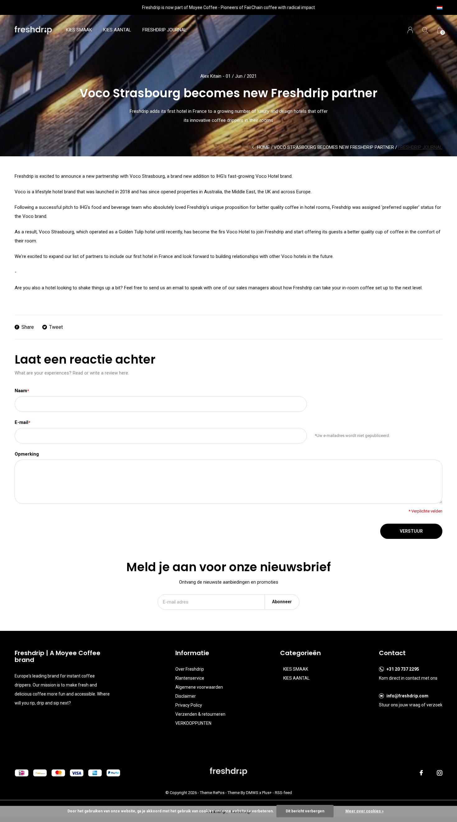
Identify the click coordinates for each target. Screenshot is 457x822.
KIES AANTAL (117, 30)
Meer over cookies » (364, 811)
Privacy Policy (188, 705)
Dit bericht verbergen (305, 811)
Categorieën (300, 653)
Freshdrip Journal (164, 30)
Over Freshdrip (189, 669)
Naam (22, 390)
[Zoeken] (425, 30)
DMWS (252, 792)
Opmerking (27, 454)
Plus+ (267, 792)
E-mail (22, 422)
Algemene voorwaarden (199, 687)
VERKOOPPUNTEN (193, 723)
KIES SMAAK (79, 30)
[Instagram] (439, 773)
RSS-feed (283, 792)
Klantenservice (189, 678)
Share (27, 327)
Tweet (56, 327)
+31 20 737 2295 (402, 669)
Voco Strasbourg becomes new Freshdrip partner (334, 147)
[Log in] (410, 30)
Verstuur (411, 531)
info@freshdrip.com (407, 695)
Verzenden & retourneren (200, 714)
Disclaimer (185, 696)
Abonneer (282, 601)
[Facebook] (421, 773)
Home (263, 147)
